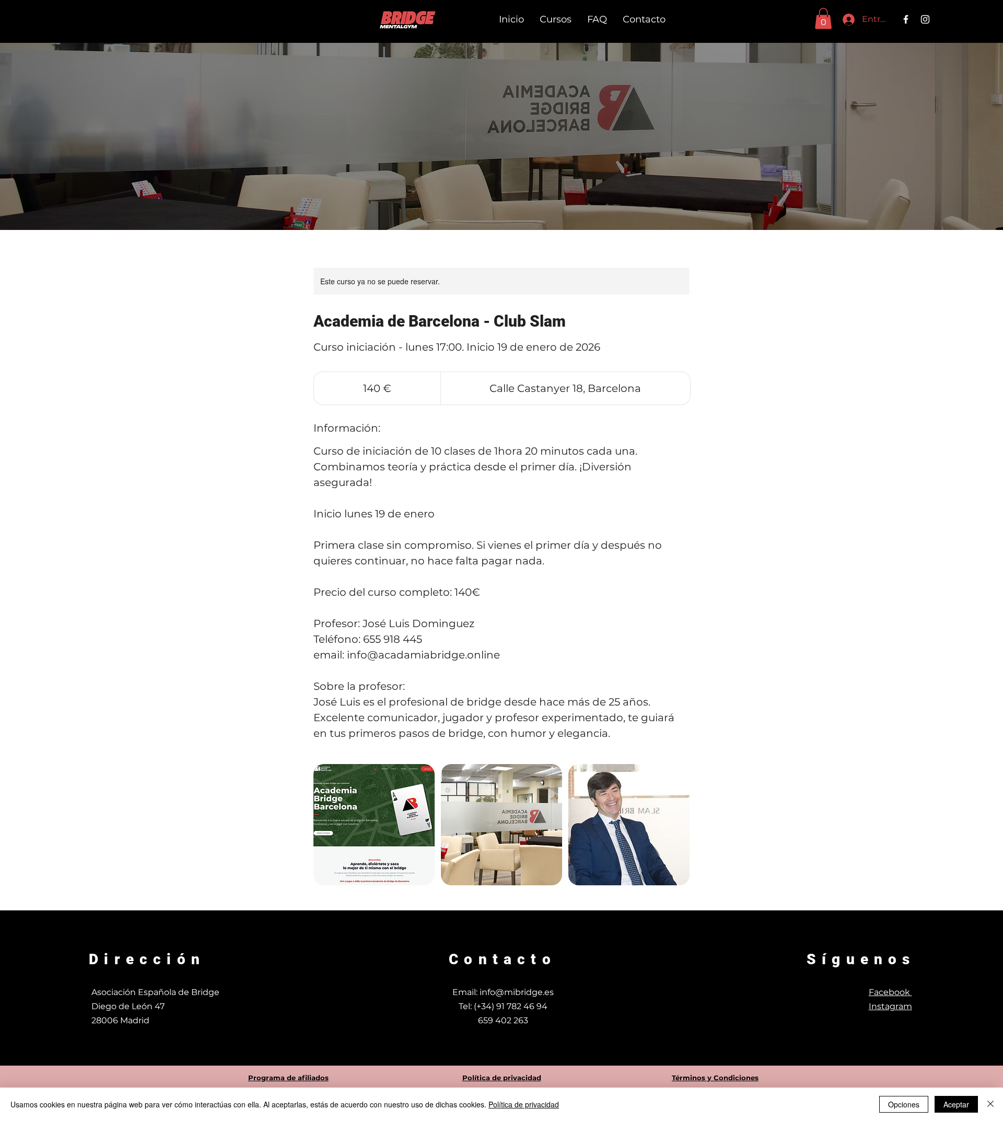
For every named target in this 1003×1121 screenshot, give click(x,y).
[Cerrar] (990, 1104)
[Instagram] (925, 19)
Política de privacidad (523, 1104)
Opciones (903, 1104)
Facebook (890, 992)
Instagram (890, 1006)
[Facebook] (906, 19)
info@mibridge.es (517, 992)
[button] (823, 18)
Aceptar (956, 1104)
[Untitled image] (374, 824)
